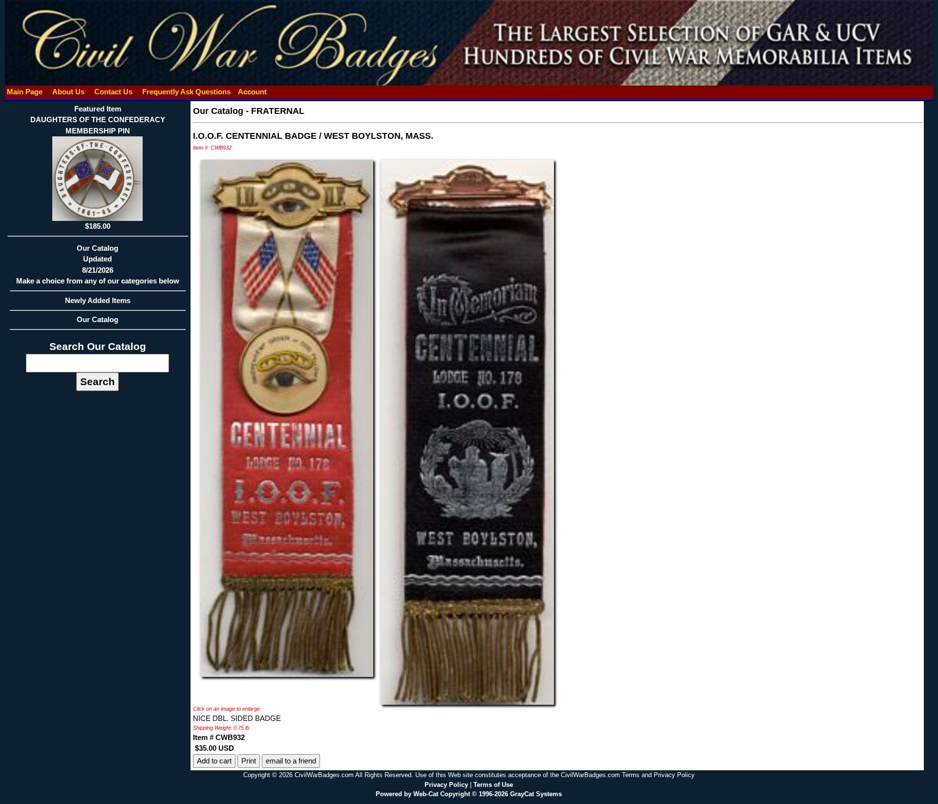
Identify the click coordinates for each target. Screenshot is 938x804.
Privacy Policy (446, 784)
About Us (68, 91)
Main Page (24, 91)
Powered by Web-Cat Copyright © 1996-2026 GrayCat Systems (469, 794)
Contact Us (113, 91)
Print (248, 761)
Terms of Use (493, 784)
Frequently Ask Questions (186, 91)
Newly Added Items (97, 300)
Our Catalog (97, 319)
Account (252, 91)
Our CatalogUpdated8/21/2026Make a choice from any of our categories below (97, 264)
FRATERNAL (277, 111)
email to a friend (291, 761)
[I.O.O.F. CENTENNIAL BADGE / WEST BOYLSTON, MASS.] (287, 417)
